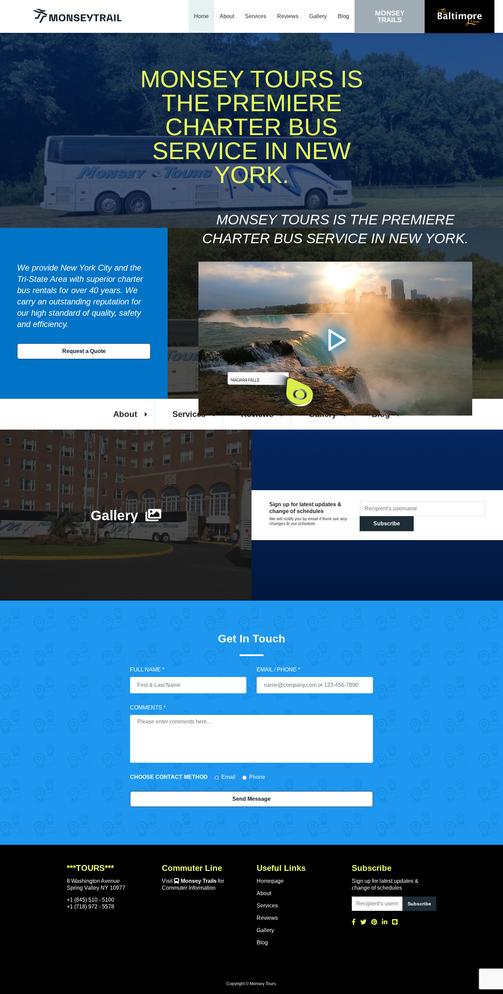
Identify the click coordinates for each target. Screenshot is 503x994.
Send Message (251, 799)
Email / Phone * (278, 669)
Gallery (318, 16)
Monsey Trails (389, 16)
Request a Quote (84, 351)
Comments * (148, 707)
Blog (343, 16)
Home (201, 16)
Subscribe (386, 523)
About (227, 16)
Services (255, 16)
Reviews (287, 16)
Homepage (270, 881)
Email (228, 777)
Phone (257, 777)
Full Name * (147, 669)
